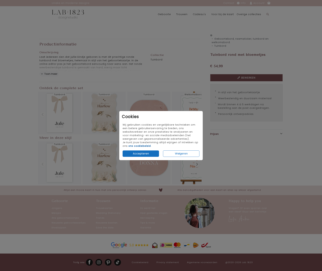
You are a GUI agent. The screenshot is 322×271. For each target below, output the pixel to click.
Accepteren (141, 153)
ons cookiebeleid (139, 146)
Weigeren (181, 153)
